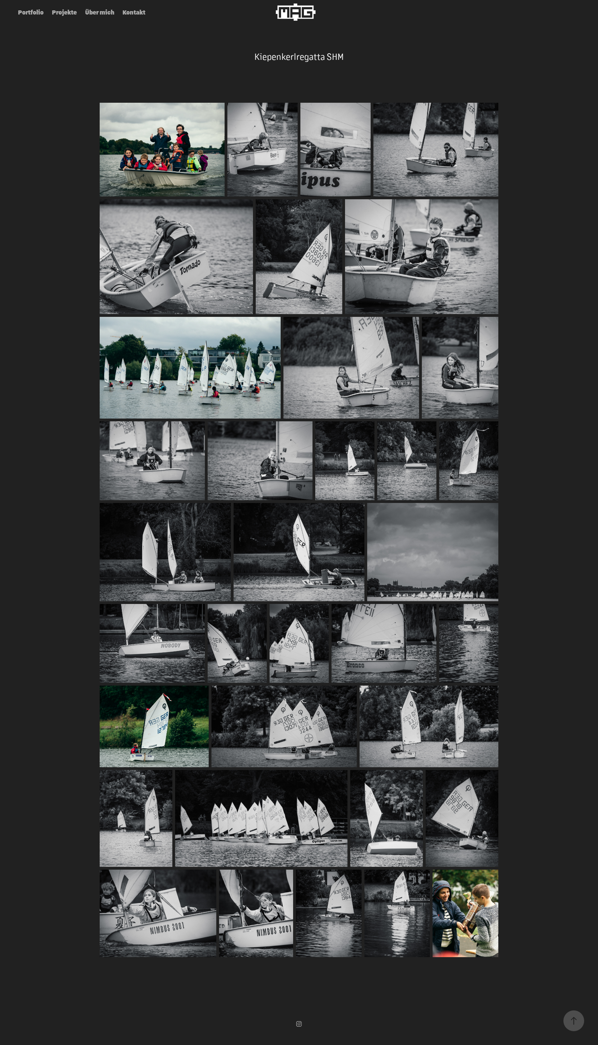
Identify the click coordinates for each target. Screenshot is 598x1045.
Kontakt (134, 12)
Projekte (64, 12)
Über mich (99, 12)
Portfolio (31, 12)
